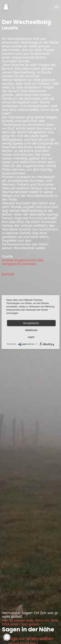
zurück (8, 274)
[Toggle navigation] (56, 7)
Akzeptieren (31, 323)
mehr (31, 337)
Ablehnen (31, 330)
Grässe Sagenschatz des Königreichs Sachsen (22, 262)
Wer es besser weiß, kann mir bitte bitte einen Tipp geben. (30, 622)
